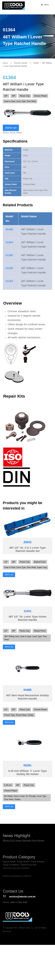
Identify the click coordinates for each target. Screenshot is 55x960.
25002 (27, 542)
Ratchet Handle (20, 63)
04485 (27, 689)
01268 (9, 268)
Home (5, 63)
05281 (27, 765)
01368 (9, 255)
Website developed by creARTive (17, 876)
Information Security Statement (16, 868)
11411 (27, 611)
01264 (9, 281)
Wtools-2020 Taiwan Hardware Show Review (23, 840)
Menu (46, 5)
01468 (9, 229)
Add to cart (10, 128)
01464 (9, 242)
